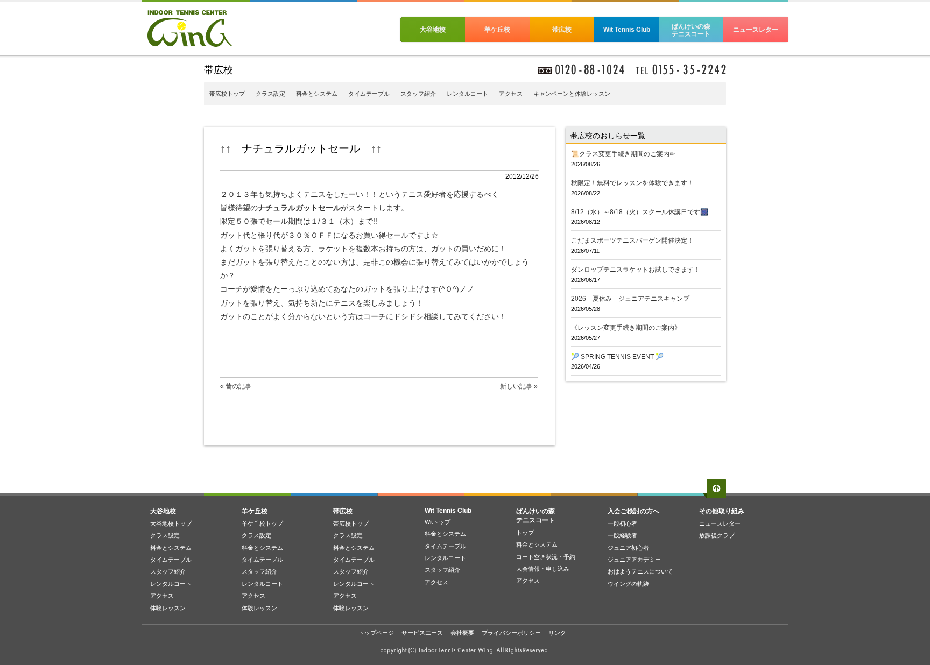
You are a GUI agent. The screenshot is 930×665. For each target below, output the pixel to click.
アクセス (511, 93)
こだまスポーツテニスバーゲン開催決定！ (632, 240)
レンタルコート (467, 93)
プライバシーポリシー (511, 632)
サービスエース (422, 632)
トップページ (376, 632)
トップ (525, 532)
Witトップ (437, 522)
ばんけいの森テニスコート (691, 30)
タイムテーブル (369, 93)
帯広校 (562, 29)
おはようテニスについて (640, 571)
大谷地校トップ (171, 523)
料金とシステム (316, 93)
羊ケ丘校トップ (262, 523)
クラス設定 (270, 93)
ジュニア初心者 (628, 547)
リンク (557, 632)
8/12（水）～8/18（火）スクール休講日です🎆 (639, 212)
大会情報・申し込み (542, 568)
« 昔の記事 (235, 386)
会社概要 (462, 632)
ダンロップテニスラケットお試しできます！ (635, 269)
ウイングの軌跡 (628, 584)
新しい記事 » (519, 386)
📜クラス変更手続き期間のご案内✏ (623, 154)
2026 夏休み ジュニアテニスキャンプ (630, 298)
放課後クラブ (717, 535)
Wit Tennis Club (626, 29)
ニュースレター (755, 29)
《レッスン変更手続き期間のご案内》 (626, 327)
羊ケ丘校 (497, 29)
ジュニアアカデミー (634, 559)
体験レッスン (168, 608)
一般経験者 (622, 535)
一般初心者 (622, 523)
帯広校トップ (227, 93)
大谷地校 (433, 29)
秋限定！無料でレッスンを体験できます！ (632, 183)
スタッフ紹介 (418, 93)
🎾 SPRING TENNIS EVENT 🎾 (617, 356)
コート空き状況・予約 (545, 557)
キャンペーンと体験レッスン (571, 93)
